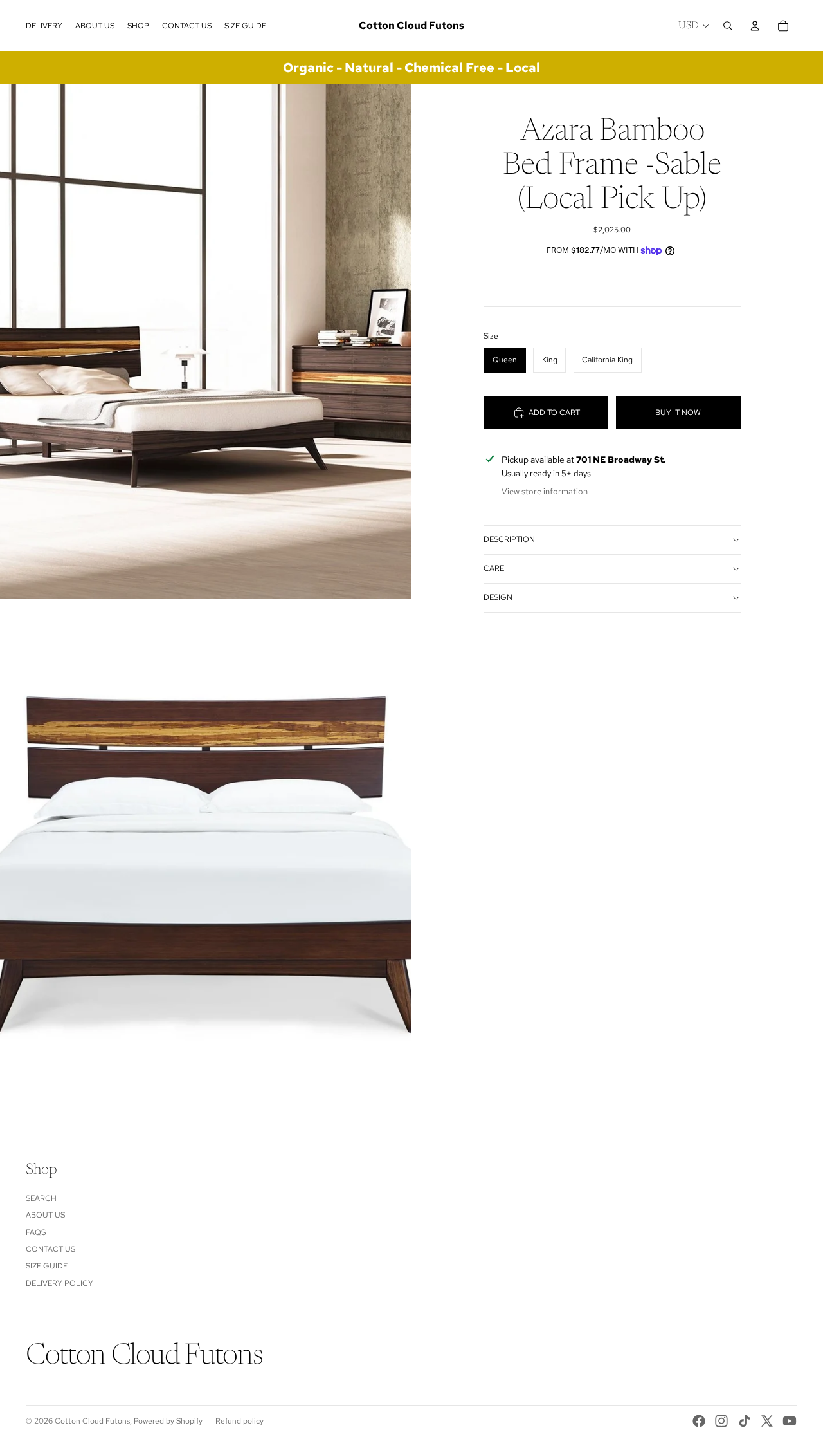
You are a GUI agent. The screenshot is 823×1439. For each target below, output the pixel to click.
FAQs (36, 1232)
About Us (45, 1215)
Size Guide (47, 1266)
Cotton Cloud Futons (92, 1421)
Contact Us (50, 1249)
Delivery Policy (59, 1283)
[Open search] (728, 26)
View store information (545, 491)
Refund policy (239, 1421)
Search (41, 1198)
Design (498, 597)
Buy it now (678, 412)
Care (494, 568)
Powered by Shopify (168, 1421)
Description (509, 539)
